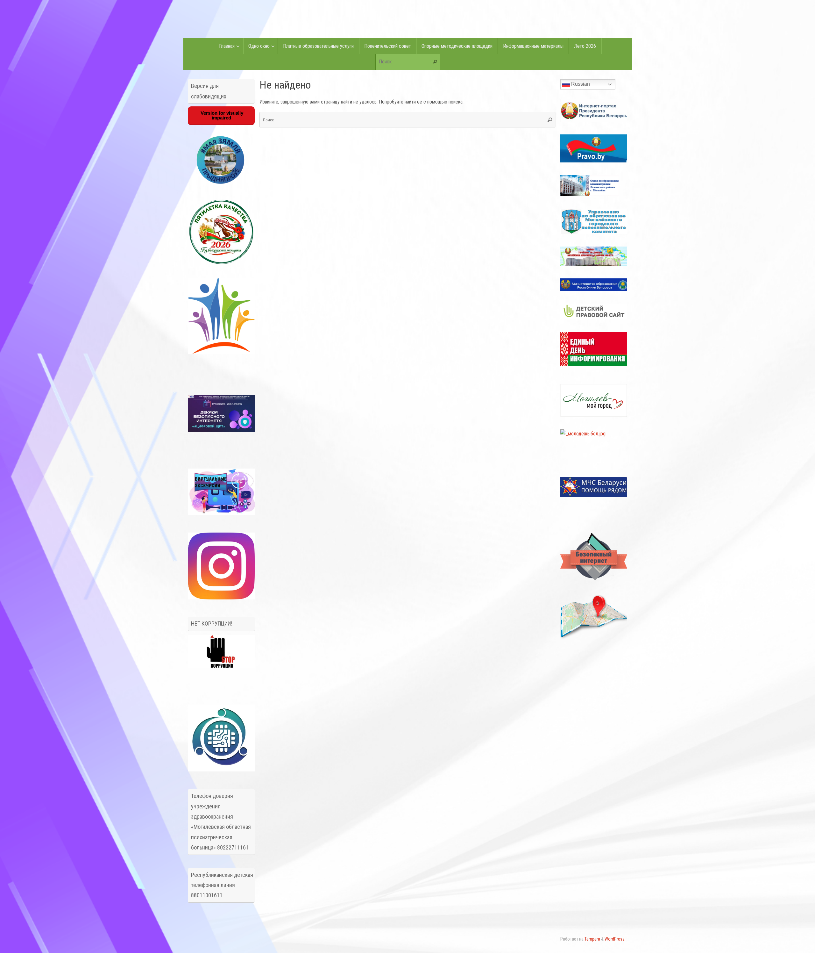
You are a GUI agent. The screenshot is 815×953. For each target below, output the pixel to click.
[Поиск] (435, 62)
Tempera (592, 939)
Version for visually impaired (221, 115)
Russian (580, 84)
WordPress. (615, 939)
